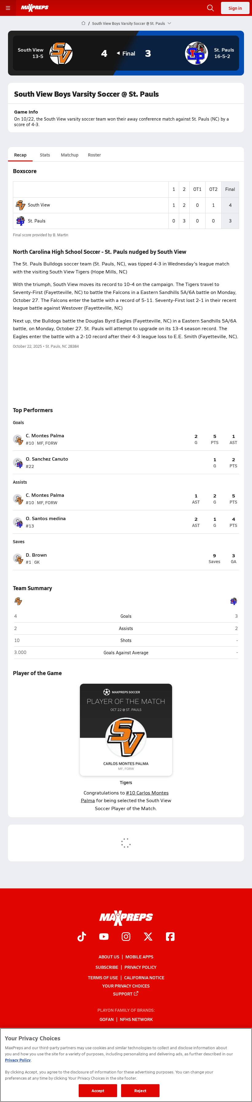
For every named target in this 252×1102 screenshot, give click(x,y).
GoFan (107, 1019)
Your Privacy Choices (126, 985)
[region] (126, 1065)
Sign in (235, 8)
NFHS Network (136, 1019)
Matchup (69, 155)
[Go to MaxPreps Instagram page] (126, 937)
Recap (20, 155)
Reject (140, 1090)
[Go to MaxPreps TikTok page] (82, 937)
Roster (94, 155)
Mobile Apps (139, 956)
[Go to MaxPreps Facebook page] (170, 937)
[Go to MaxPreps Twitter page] (148, 937)
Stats (45, 155)
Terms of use (103, 977)
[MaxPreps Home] (35, 8)
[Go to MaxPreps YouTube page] (104, 937)
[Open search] (211, 8)
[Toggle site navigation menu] (8, 8)
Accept (98, 1090)
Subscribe (107, 967)
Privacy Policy (140, 967)
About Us (109, 956)
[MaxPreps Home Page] (83, 23)
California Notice (144, 977)
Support (122, 993)
